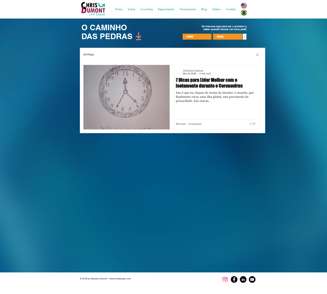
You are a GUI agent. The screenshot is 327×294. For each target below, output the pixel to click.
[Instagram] (225, 279)
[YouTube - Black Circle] (252, 279)
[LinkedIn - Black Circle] (243, 279)
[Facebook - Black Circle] (234, 279)
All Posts (88, 54)
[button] (257, 55)
